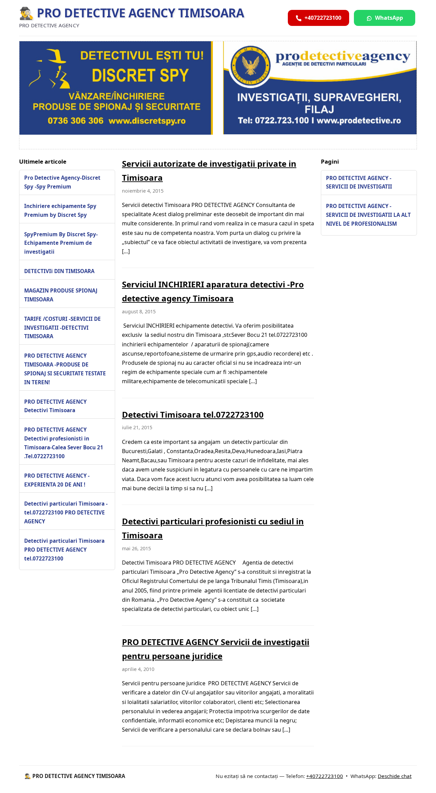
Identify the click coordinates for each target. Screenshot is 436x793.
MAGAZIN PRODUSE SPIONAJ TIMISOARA (60, 295)
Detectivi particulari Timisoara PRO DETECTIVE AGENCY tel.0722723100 (64, 549)
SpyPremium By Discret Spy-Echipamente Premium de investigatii (61, 243)
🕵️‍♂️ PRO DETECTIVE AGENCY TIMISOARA (131, 13)
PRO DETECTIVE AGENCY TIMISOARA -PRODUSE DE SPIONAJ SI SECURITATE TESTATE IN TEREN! (65, 369)
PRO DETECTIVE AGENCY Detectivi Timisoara (55, 406)
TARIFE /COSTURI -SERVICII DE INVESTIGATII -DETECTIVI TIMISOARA (62, 327)
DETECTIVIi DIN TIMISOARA (59, 271)
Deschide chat (394, 776)
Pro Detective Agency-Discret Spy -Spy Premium (62, 182)
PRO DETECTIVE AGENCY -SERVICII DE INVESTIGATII (359, 182)
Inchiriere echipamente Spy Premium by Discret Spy (60, 210)
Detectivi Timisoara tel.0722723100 (193, 414)
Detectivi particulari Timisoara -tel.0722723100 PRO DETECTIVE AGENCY (66, 512)
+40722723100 (324, 776)
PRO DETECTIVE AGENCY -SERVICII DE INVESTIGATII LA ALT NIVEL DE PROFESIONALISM (368, 215)
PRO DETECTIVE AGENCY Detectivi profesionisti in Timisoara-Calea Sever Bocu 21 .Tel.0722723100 (63, 443)
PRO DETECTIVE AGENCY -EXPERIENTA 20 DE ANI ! (57, 480)
